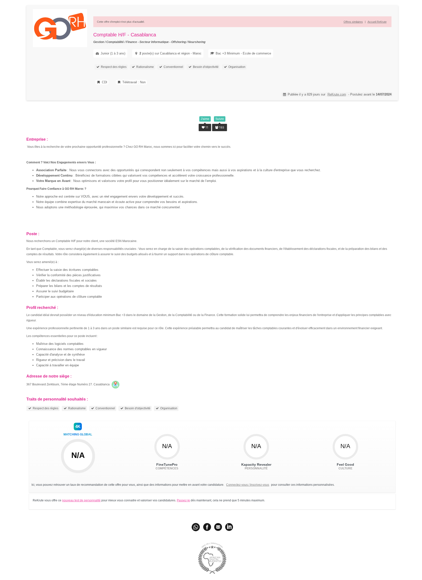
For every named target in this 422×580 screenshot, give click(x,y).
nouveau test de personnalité (81, 500)
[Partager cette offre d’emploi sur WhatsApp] (196, 526)
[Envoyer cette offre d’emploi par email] (218, 526)
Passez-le (183, 500)
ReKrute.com (336, 94)
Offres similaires (353, 21)
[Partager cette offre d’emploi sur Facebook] (207, 526)
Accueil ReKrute (377, 21)
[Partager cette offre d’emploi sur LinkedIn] (229, 526)
